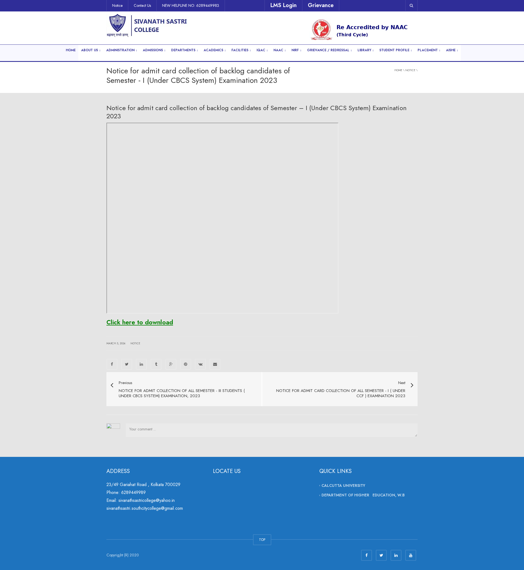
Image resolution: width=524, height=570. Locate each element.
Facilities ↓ (241, 50)
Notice (117, 5)
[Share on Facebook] (111, 364)
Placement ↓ (429, 50)
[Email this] (215, 364)
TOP (262, 539)
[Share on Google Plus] (170, 364)
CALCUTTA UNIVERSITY (343, 485)
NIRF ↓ (296, 50)
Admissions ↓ (154, 50)
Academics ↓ (215, 50)
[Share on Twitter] (126, 364)
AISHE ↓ (452, 50)
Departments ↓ (184, 50)
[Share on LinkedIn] (141, 364)
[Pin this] (185, 364)
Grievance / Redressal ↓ (329, 50)
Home (71, 50)
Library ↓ (366, 50)
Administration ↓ (121, 50)
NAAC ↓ (279, 50)
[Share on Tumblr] (156, 364)
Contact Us (142, 5)
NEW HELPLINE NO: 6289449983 (190, 5)
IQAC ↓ (262, 50)
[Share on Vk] (200, 364)
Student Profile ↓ (395, 50)
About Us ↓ (91, 50)
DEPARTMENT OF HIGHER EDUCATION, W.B (363, 495)
